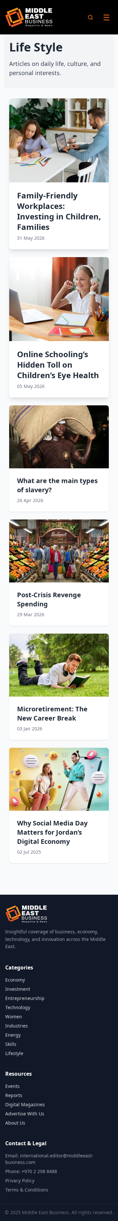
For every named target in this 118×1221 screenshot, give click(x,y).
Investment (17, 989)
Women (13, 1016)
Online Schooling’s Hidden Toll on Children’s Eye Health (58, 364)
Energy (13, 1035)
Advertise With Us (24, 1113)
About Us (15, 1123)
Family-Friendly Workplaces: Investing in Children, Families (59, 211)
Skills (10, 1044)
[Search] (90, 17)
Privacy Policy (19, 1180)
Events (12, 1086)
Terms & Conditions (26, 1190)
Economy (15, 980)
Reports (13, 1095)
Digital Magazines (25, 1104)
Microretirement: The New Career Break (52, 713)
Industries (16, 1026)
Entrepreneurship (25, 998)
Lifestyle (14, 1053)
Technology (17, 1007)
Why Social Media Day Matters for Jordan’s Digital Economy (52, 832)
